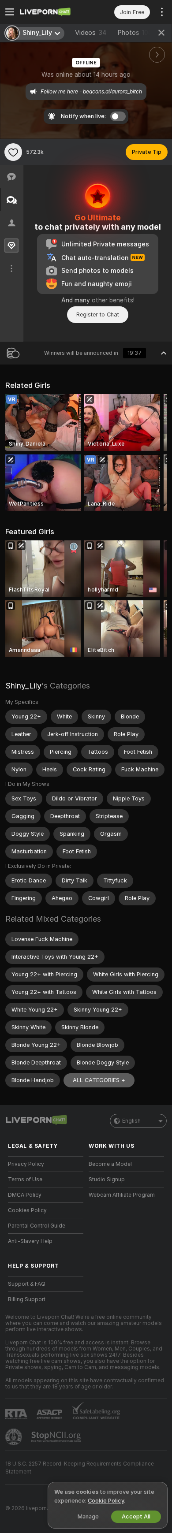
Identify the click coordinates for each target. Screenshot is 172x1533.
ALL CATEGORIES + (99, 1080)
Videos (91, 33)
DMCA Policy (24, 1195)
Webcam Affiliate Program (122, 1195)
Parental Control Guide (36, 1226)
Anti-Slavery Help (30, 1241)
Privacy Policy (26, 1164)
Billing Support (26, 1299)
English (131, 1121)
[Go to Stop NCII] (57, 1437)
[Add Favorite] (13, 152)
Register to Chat (97, 314)
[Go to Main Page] (52, 12)
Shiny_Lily (23, 685)
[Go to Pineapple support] (14, 1437)
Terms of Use (25, 1179)
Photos (134, 33)
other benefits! (113, 300)
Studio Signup (107, 1179)
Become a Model (110, 1164)
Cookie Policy (106, 1500)
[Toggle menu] (9, 12)
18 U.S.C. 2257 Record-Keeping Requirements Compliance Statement (79, 1468)
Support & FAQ (26, 1284)
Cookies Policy (27, 1210)
